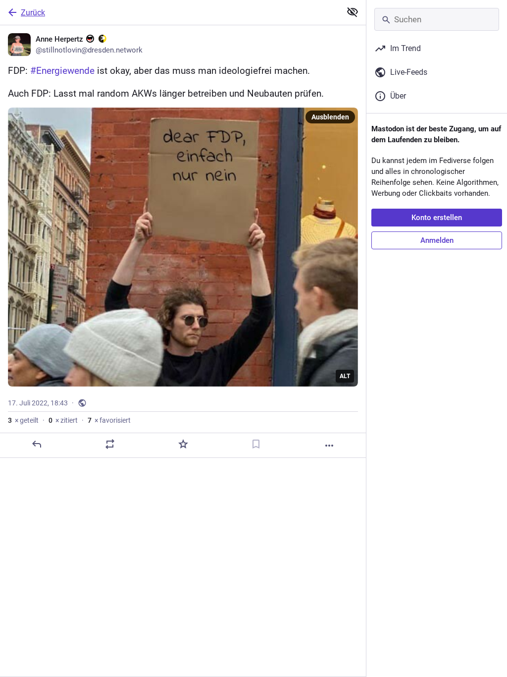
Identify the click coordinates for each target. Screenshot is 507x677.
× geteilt (23, 420)
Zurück (33, 12)
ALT (345, 376)
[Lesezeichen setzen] (256, 444)
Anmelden (437, 240)
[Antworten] (37, 444)
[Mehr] (329, 445)
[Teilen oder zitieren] (110, 444)
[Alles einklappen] (352, 12)
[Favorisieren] (183, 444)
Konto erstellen (436, 217)
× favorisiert (109, 420)
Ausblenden (330, 117)
